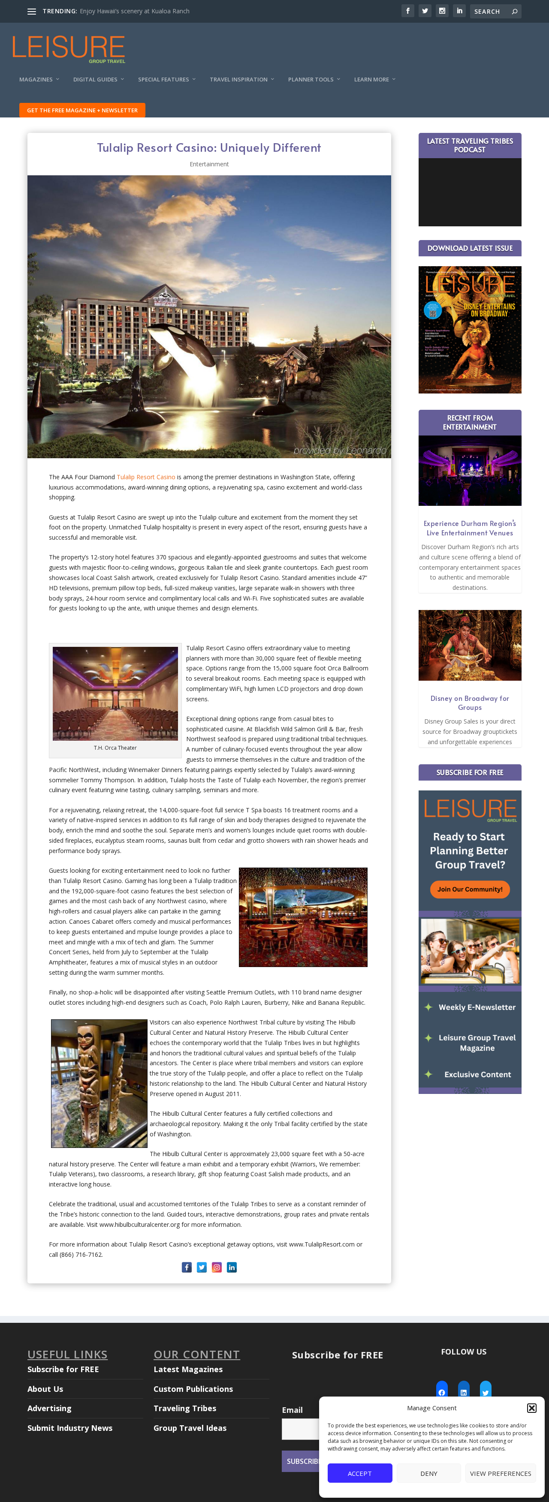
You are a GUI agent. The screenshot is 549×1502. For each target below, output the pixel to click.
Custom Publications (193, 1389)
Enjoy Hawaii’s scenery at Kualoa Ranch (135, 11)
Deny (428, 1473)
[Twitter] (201, 1267)
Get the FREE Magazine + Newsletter (82, 110)
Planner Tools (311, 79)
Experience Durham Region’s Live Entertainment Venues (470, 527)
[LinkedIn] (231, 1267)
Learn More (371, 79)
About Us (45, 1389)
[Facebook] (186, 1267)
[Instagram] (216, 1267)
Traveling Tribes (185, 1408)
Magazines (36, 79)
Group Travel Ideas (190, 1428)
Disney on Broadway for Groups (470, 702)
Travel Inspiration (239, 79)
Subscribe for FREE (63, 1369)
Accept (360, 1473)
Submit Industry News (69, 1428)
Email (292, 1410)
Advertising (49, 1408)
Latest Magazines (188, 1369)
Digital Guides (95, 79)
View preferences (500, 1473)
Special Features (163, 79)
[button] (532, 1408)
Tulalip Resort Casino (146, 477)
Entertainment (209, 164)
